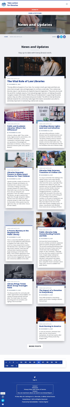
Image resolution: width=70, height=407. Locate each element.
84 (30, 362)
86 (39, 362)
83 (25, 362)
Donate (35, 10)
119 (12, 366)
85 (34, 362)
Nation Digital (43, 402)
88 (47, 362)
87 (43, 362)
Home (6, 37)
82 (21, 362)
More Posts (35, 346)
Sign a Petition (35, 13)
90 (56, 362)
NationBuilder (34, 402)
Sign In (35, 380)
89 (52, 362)
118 (7, 366)
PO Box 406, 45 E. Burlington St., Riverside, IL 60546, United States (35, 396)
